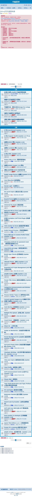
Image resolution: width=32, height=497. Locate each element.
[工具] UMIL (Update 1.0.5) (12, 154)
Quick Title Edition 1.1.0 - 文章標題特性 (16, 423)
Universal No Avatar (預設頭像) (13, 205)
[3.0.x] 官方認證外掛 (7, 11)
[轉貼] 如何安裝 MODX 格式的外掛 (14, 170)
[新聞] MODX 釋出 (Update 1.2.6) (14, 142)
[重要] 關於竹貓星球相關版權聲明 (14, 119)
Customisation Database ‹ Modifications (19, 19)
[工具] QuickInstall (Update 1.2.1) (14, 130)
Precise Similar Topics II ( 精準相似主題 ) (17, 295)
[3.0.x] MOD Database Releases (8, 18)
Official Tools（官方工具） (14, 21)
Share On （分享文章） (11, 326)
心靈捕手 (13, 101)
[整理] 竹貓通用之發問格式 (12, 113)
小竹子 (12, 108)
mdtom (13, 296)
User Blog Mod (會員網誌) (12, 180)
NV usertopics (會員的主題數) (13, 390)
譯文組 (10, 13)
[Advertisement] (16, 65)
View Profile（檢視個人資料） (13, 367)
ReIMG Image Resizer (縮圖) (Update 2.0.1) (17, 174)
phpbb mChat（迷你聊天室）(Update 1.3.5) (17, 432)
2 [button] (17, 86)
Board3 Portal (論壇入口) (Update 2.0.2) (16, 199)
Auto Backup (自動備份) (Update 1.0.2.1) (16, 307)
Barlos (13, 424)
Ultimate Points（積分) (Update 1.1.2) (16, 261)
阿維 (12, 161)
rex (12, 176)
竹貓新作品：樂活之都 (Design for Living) (17, 107)
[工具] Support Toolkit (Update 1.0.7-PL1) (17, 136)
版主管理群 (5, 13)
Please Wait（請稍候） (11, 379)
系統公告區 (14, 95)
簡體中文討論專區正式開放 (12, 99)
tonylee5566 (14, 93)
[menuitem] (4, 5)
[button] (20, 87)
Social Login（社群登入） (12, 186)
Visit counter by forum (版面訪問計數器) (16, 226)
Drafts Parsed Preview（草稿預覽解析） (16, 230)
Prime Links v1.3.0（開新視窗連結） (15, 159)
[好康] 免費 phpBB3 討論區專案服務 (15, 92)
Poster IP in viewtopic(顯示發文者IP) (15, 427)
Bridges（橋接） (24, 21)
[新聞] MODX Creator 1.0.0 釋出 (14, 165)
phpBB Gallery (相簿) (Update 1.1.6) (15, 274)
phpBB (12, 492)
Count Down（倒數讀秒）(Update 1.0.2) (16, 320)
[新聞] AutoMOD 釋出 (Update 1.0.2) (15, 148)
